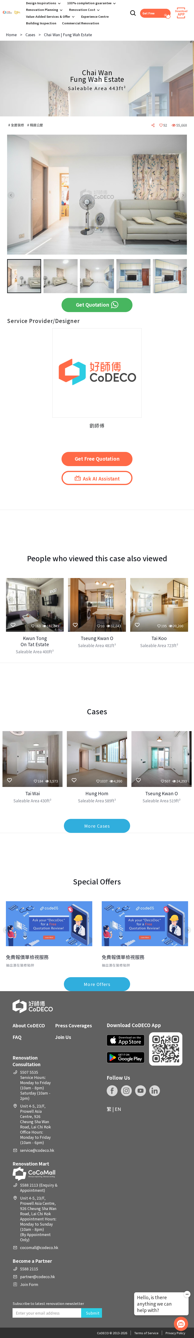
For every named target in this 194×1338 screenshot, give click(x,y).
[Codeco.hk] (11, 13)
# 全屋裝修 (16, 125)
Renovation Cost (82, 9)
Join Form (29, 1284)
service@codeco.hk (37, 1150)
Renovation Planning (42, 9)
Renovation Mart (31, 1163)
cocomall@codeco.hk (39, 1247)
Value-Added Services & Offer (48, 16)
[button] (15, 195)
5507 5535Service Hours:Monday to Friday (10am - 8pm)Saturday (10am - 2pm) (35, 1085)
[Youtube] (140, 1090)
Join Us (63, 1037)
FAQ (17, 1037)
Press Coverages (73, 1025)
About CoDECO (29, 1025)
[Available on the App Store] (126, 1040)
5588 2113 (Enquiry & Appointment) (38, 1187)
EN (118, 1108)
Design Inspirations (41, 3)
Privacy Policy (175, 1333)
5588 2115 (29, 1269)
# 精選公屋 (35, 125)
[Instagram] (126, 1090)
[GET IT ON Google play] (126, 1057)
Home (11, 34)
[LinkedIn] (154, 1090)
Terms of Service (146, 1333)
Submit (92, 1313)
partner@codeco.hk (37, 1276)
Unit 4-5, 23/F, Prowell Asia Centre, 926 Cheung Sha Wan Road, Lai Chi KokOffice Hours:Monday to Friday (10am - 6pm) (35, 1124)
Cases (30, 34)
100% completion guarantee (89, 3)
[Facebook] (112, 1090)
